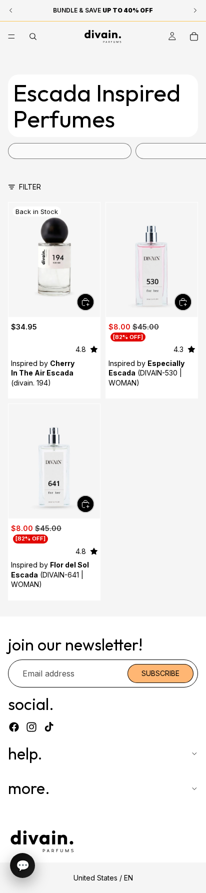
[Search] (33, 37)
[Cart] (194, 37)
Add (191, 302)
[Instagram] (32, 727)
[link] (70, 151)
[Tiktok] (49, 727)
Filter (30, 186)
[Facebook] (14, 727)
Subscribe (161, 673)
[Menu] (11, 36)
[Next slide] (187, 151)
